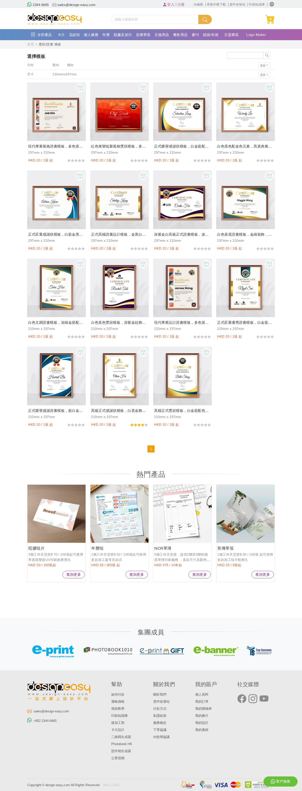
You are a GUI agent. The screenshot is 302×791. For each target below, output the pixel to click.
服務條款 (159, 723)
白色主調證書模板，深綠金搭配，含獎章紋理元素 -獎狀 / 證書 (56, 322)
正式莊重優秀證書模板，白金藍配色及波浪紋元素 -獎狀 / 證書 (245, 322)
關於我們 (159, 694)
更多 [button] (263, 65)
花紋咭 (74, 35)
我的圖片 (201, 715)
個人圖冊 (91, 35)
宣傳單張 (143, 35)
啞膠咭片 (36, 548)
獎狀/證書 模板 (50, 44)
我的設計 (201, 723)
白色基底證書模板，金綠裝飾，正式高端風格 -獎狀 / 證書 (245, 234)
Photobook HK (121, 744)
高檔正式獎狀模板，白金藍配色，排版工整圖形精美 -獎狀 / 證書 (182, 411)
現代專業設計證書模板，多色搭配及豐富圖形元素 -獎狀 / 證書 (182, 322)
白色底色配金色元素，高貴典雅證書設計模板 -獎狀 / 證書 (245, 146)
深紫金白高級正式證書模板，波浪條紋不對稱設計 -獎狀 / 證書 (182, 234)
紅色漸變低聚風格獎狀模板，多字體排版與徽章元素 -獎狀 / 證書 (119, 146)
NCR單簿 (163, 548)
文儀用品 (162, 35)
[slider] (76, 160)
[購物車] (270, 19)
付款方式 (159, 708)
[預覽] (80, 87)
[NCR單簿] (182, 514)
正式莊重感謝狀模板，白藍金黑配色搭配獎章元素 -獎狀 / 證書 (56, 234)
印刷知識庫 (119, 715)
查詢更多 (73, 574)
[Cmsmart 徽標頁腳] (59, 692)
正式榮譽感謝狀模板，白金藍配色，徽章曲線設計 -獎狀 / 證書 (182, 146)
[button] (272, 4)
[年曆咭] (119, 514)
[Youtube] (264, 699)
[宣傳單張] (245, 514)
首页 (30, 44)
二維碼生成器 (121, 737)
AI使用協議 (161, 737)
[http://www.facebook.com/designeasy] (242, 699)
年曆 (106, 35)
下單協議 (159, 730)
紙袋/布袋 (211, 35)
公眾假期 (117, 758)
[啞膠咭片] (56, 514)
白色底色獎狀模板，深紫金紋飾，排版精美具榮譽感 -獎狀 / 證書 (119, 322)
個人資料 (201, 694)
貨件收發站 (161, 701)
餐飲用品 (180, 35)
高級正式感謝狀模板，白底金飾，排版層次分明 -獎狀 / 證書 (119, 411)
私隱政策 (159, 715)
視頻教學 (117, 708)
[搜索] (205, 19)
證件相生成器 (121, 751)
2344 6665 (40, 5)
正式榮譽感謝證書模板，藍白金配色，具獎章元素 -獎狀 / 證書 (56, 411)
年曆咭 (97, 548)
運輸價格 (117, 701)
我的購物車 (203, 708)
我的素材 (201, 730)
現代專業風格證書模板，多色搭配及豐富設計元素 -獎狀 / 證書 (56, 146)
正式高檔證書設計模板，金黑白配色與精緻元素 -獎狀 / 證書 (119, 234)
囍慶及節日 (123, 35)
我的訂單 (201, 701)
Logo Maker (256, 35)
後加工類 (117, 723)
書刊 (195, 35)
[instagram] (253, 699)
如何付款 (117, 694)
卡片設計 (117, 730)
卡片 (61, 35)
